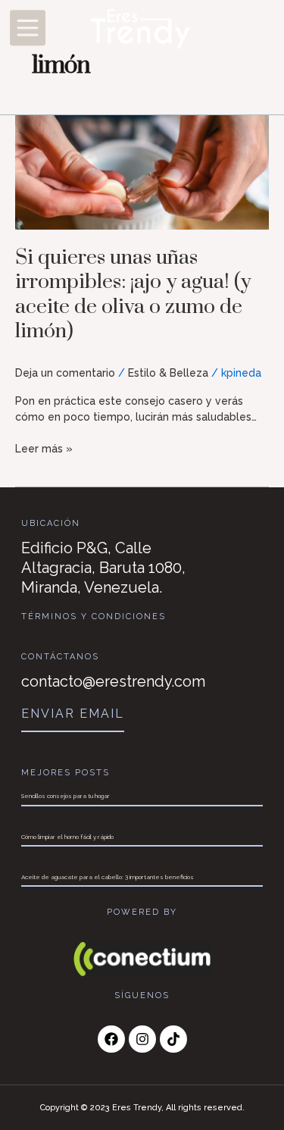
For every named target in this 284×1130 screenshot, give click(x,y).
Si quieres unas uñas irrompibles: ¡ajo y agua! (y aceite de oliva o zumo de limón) (133, 295)
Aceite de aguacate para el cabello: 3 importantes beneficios (107, 877)
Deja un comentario (65, 373)
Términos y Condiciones (93, 616)
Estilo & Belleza (168, 373)
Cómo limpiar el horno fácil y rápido (67, 836)
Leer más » (44, 448)
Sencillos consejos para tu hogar (65, 796)
